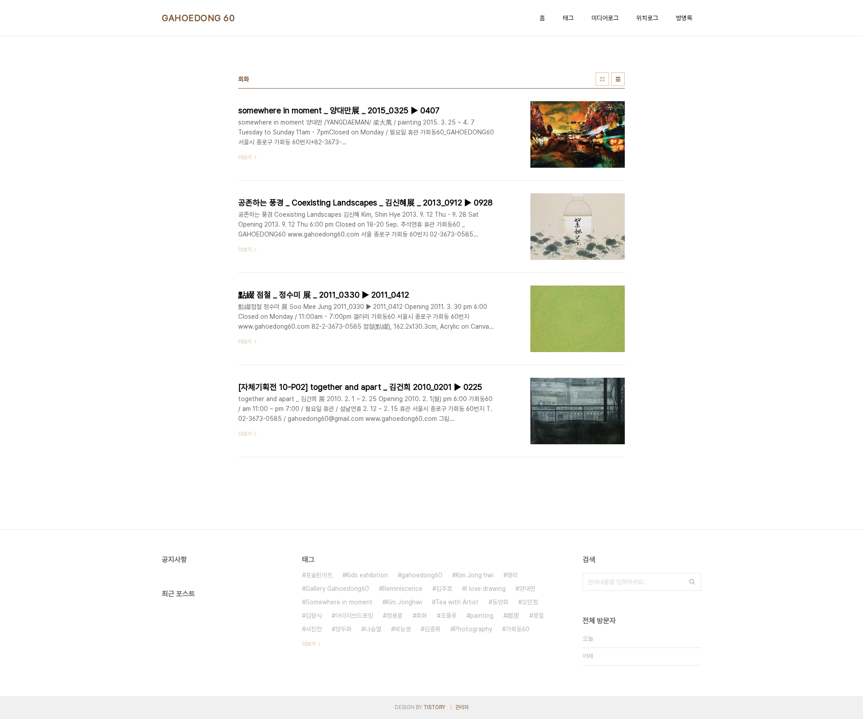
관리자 (462, 707)
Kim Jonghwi (404, 602)
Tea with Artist (457, 602)
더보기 (309, 644)
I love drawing (486, 588)
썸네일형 (602, 79)
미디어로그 (605, 18)
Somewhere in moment (339, 602)
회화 (421, 615)
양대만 (527, 588)
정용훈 (395, 615)
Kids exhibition (367, 575)
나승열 (373, 629)
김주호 (444, 588)
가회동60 (517, 629)
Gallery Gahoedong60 (337, 588)
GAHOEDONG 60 (198, 18)
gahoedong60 (421, 575)
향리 (512, 575)
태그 (568, 18)
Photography (473, 629)
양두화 (343, 629)
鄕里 (513, 615)
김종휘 (432, 629)
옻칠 (538, 615)
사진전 (314, 629)
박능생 (403, 629)
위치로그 (647, 18)
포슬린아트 (319, 575)
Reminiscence (403, 588)
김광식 (314, 615)
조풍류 (448, 615)
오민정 (530, 602)
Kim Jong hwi (475, 575)
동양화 (500, 602)
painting (482, 615)
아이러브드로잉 (354, 615)
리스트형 (618, 79)
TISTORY (434, 707)
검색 (692, 581)
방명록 (684, 18)
